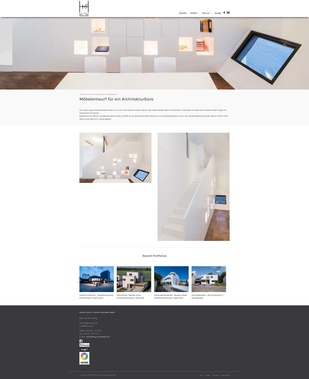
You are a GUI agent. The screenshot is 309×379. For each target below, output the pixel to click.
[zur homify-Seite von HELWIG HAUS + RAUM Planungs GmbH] (84, 350)
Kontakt (218, 13)
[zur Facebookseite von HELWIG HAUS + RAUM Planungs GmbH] (80, 342)
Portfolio (193, 13)
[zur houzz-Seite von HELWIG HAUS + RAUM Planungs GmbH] (85, 346)
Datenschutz (226, 375)
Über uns (205, 13)
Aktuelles (182, 13)
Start (201, 375)
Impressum (216, 375)
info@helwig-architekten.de (97, 337)
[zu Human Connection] (85, 364)
